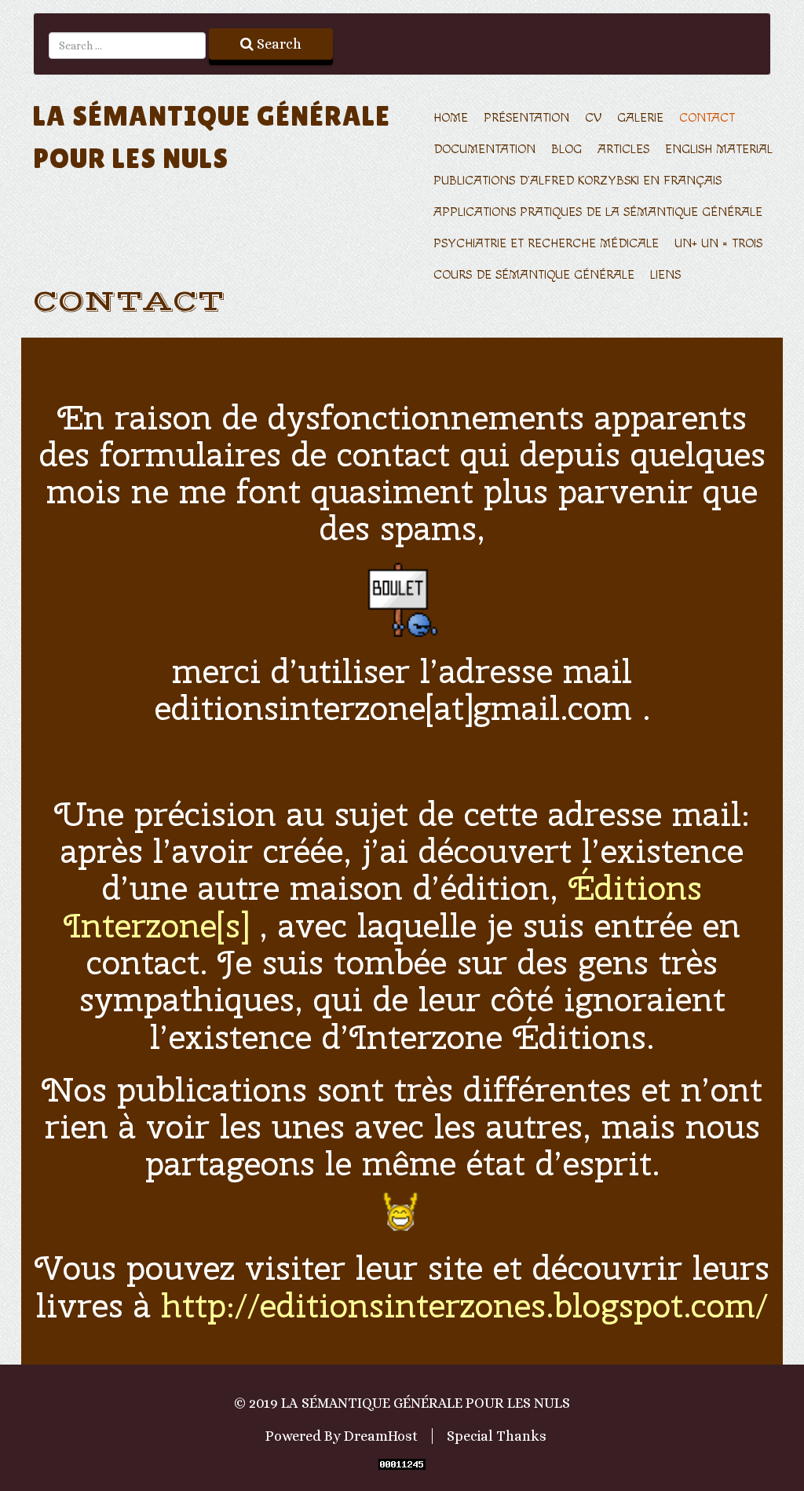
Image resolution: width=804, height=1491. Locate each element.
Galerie (640, 118)
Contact (707, 118)
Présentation (526, 118)
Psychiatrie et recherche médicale (546, 243)
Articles (623, 149)
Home (450, 118)
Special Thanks (496, 1436)
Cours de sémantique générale (533, 275)
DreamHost (381, 1436)
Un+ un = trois (718, 243)
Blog (566, 149)
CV (593, 118)
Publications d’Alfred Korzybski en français (577, 181)
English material (719, 149)
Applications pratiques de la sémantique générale (597, 212)
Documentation (484, 149)
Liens (665, 275)
